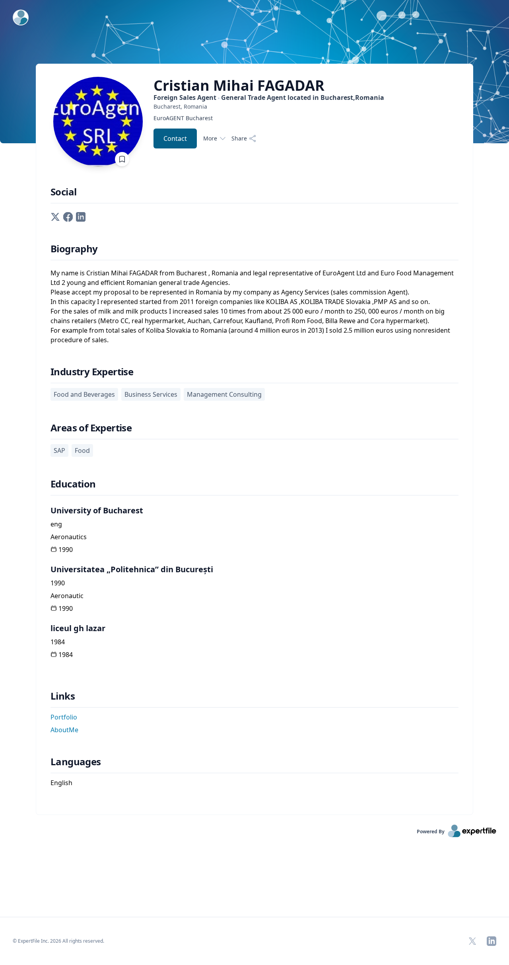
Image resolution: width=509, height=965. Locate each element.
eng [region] (56, 524)
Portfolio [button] (64, 717)
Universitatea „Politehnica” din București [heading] (132, 569)
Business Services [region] (150, 394)
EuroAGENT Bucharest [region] (183, 118)
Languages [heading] (76, 761)
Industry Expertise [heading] (92, 371)
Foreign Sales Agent (268, 97)
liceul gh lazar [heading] (78, 628)
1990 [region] (65, 549)
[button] (55, 216)
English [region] (61, 782)
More (210, 138)
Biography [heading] (74, 248)
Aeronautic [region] (67, 595)
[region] (268, 106)
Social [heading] (63, 191)
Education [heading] (73, 484)
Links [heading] (63, 696)
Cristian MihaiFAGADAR (238, 85)
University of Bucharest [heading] (97, 510)
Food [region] (82, 450)
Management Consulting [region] (224, 394)
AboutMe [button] (64, 729)
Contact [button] (175, 138)
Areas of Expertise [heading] (91, 427)
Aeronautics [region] (69, 536)
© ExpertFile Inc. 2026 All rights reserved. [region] (58, 941)
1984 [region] (58, 641)
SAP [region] (59, 450)
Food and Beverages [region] (84, 394)
